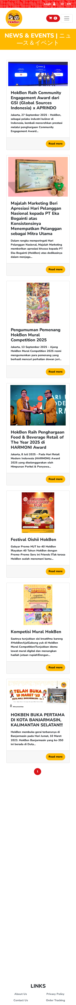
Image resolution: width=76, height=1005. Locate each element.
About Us (20, 994)
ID (62, 4)
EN (69, 4)
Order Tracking (55, 1000)
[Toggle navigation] (67, 18)
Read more (55, 144)
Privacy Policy (55, 994)
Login (48, 4)
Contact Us (21, 1000)
